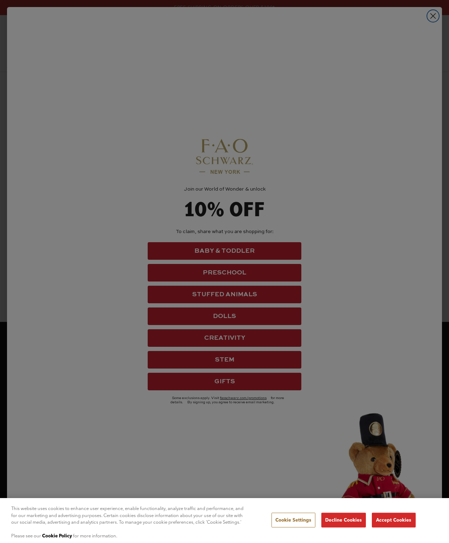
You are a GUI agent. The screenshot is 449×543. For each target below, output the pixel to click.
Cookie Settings (293, 520)
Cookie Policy (57, 535)
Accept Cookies (393, 520)
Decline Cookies (343, 520)
